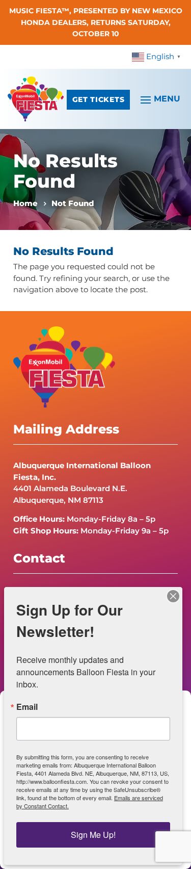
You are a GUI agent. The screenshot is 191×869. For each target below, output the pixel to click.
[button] (159, 99)
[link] (157, 56)
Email (27, 707)
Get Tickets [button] (98, 99)
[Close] (173, 596)
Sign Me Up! (93, 834)
